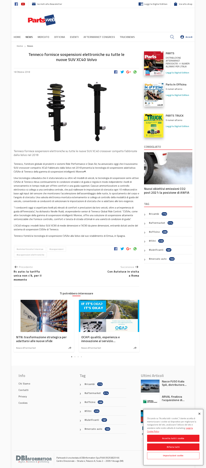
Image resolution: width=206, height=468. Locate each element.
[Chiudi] (199, 413)
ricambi (158, 214)
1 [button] (71, 356)
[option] (43, 325)
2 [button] (74, 356)
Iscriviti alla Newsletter (49, 4)
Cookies (23, 403)
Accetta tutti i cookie (173, 438)
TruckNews (127, 37)
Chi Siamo (24, 383)
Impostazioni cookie (173, 455)
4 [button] (81, 356)
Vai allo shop (185, 4)
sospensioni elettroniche (31, 254)
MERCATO (43, 37)
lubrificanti (160, 250)
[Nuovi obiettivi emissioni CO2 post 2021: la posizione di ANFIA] (168, 168)
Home (17, 37)
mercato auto (162, 259)
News (30, 46)
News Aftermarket (26, 347)
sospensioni (57, 249)
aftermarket (161, 223)
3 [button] (78, 356)
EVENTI (74, 37)
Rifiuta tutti (173, 446)
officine (158, 232)
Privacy (23, 396)
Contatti (24, 390)
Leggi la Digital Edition (156, 4)
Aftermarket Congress (99, 37)
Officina (59, 37)
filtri (156, 241)
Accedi (189, 37)
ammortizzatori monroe (30, 249)
